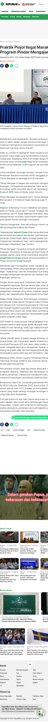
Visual (18, 682)
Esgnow (3, 682)
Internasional (4, 679)
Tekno (18, 679)
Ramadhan (20, 686)
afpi (29, 430)
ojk (2, 430)
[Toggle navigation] (2, 4)
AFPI (11, 192)
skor (31, 11)
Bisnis (19, 17)
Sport (35, 676)
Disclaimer (3, 699)
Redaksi (19, 696)
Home (2, 41)
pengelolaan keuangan (11, 258)
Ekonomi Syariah (18, 11)
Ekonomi (9, 41)
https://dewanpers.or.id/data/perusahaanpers (18, 711)
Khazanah (3, 673)
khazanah (40, 11)
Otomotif (35, 17)
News (2, 676)
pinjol (24, 161)
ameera (4, 11)
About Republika (6, 696)
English (35, 682)
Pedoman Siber (38, 696)
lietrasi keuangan (39, 430)
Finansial (4, 17)
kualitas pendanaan (7, 435)
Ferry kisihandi (9, 61)
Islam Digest (37, 673)
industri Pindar (20, 232)
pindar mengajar (18, 430)
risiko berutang (22, 435)
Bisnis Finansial (38, 679)
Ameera (3, 670)
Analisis (19, 676)
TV (1, 686)
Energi (12, 17)
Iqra (17, 673)
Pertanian (26, 17)
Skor (34, 670)
